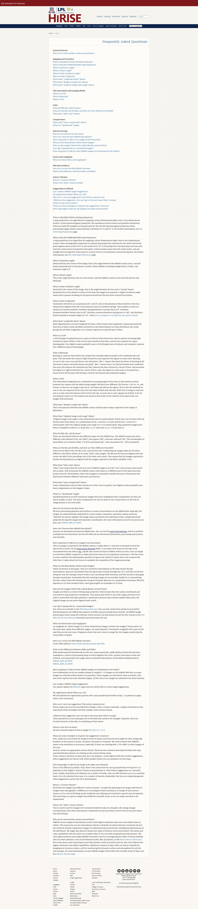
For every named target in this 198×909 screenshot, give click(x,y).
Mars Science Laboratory (130, 840)
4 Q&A (72, 882)
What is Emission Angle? (64, 68)
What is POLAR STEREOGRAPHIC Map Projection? (74, 65)
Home (51, 33)
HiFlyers (72, 889)
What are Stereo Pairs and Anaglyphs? (69, 160)
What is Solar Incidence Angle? (66, 73)
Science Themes (97, 875)
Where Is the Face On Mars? (65, 203)
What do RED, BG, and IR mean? (67, 108)
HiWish (78, 26)
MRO (93, 891)
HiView (71, 26)
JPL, (80, 552)
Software (94, 878)
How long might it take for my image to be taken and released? (80, 209)
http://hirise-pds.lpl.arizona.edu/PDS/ (88, 644)
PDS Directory (96, 873)
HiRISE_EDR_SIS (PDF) (62, 661)
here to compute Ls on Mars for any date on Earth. (116, 315)
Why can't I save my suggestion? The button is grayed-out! (79, 197)
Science (124, 16)
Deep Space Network (86, 549)
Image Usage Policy (76, 878)
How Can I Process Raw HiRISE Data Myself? (72, 137)
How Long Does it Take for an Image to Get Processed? (76, 140)
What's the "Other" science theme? (68, 183)
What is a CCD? (59, 94)
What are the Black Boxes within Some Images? (74, 143)
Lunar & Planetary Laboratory (101, 882)
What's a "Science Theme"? (64, 180)
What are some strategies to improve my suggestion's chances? (81, 206)
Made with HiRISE (75, 893)
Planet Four (95, 896)
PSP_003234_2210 (97, 730)
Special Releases (111, 26)
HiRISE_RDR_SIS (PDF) (71, 523)
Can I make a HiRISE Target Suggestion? (70, 192)
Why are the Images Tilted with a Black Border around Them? (80, 145)
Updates (133, 16)
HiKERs (55, 905)
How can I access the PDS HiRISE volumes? (72, 168)
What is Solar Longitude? (64, 76)
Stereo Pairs (123, 26)
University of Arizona (98, 889)
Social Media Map (75, 898)
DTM (66, 26)
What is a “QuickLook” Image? (66, 125)
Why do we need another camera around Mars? (73, 53)
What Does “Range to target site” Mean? (70, 82)
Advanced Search (75, 869)
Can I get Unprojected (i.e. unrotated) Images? (73, 148)
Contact (72, 873)
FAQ (71, 875)
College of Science (97, 887)
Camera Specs (96, 869)
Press (89, 26)
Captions (73, 871)
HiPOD (72, 891)
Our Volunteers (75, 905)
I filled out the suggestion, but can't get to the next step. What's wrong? (84, 200)
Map (83, 26)
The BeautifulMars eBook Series (80, 900)
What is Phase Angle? (62, 71)
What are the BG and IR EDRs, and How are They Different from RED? (83, 111)
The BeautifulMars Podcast (78, 903)
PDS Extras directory (88, 609)
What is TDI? (58, 99)
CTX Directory (96, 871)
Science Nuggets (98, 26)
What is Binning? (60, 96)
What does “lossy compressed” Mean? (69, 122)
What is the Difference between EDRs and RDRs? (74, 171)
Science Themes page (65, 854)
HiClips (72, 887)
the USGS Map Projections (79, 255)
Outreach (116, 16)
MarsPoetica (74, 896)
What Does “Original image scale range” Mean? (73, 85)
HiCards (72, 884)
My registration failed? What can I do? (69, 194)
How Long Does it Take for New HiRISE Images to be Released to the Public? (86, 151)
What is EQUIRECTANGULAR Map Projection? (73, 62)
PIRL (93, 884)
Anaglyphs (59, 26)
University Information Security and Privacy (128, 887)
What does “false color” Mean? (66, 114)
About (99, 16)
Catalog (107, 16)
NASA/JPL (95, 893)
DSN (123, 572)
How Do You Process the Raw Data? (68, 134)
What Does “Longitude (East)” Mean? (69, 79)
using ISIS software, (118, 531)
